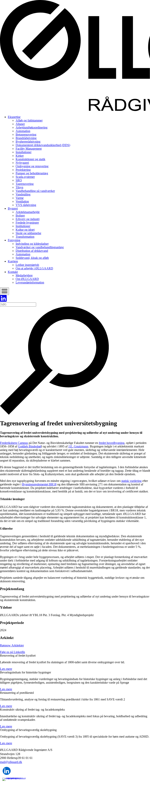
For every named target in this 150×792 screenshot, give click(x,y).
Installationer (23, 152)
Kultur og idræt (25, 229)
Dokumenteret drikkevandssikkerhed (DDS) (43, 145)
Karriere (13, 261)
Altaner (20, 124)
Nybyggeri (22, 162)
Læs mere (6, 668)
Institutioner (23, 226)
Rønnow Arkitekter (12, 645)
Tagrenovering (25, 183)
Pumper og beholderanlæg (32, 173)
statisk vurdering (131, 480)
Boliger (20, 215)
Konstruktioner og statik (30, 159)
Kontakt (13, 272)
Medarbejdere (24, 275)
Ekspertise (14, 117)
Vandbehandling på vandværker (35, 191)
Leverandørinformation (30, 282)
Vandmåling (23, 194)
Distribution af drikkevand (32, 250)
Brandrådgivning (26, 138)
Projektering (23, 169)
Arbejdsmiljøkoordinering (31, 127)
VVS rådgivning (26, 205)
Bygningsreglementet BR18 (39, 484)
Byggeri (13, 208)
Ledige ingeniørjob (27, 264)
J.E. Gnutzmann (78, 446)
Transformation (25, 236)
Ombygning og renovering (32, 166)
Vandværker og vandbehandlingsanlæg (40, 247)
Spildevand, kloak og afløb (32, 257)
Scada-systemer (25, 176)
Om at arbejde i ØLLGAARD (34, 268)
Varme (20, 198)
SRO (19, 180)
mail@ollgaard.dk (11, 762)
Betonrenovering (26, 134)
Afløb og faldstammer (29, 120)
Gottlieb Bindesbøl (29, 446)
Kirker (20, 155)
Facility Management (29, 148)
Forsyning (14, 240)
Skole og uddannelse (28, 233)
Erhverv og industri (27, 219)
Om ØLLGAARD (27, 279)
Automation (23, 131)
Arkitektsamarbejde (28, 212)
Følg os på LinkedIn (12, 652)
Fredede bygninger (27, 222)
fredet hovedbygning (111, 443)
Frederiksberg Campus (14, 443)
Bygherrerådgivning (28, 141)
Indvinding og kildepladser (32, 243)
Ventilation (22, 201)
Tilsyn (19, 187)
